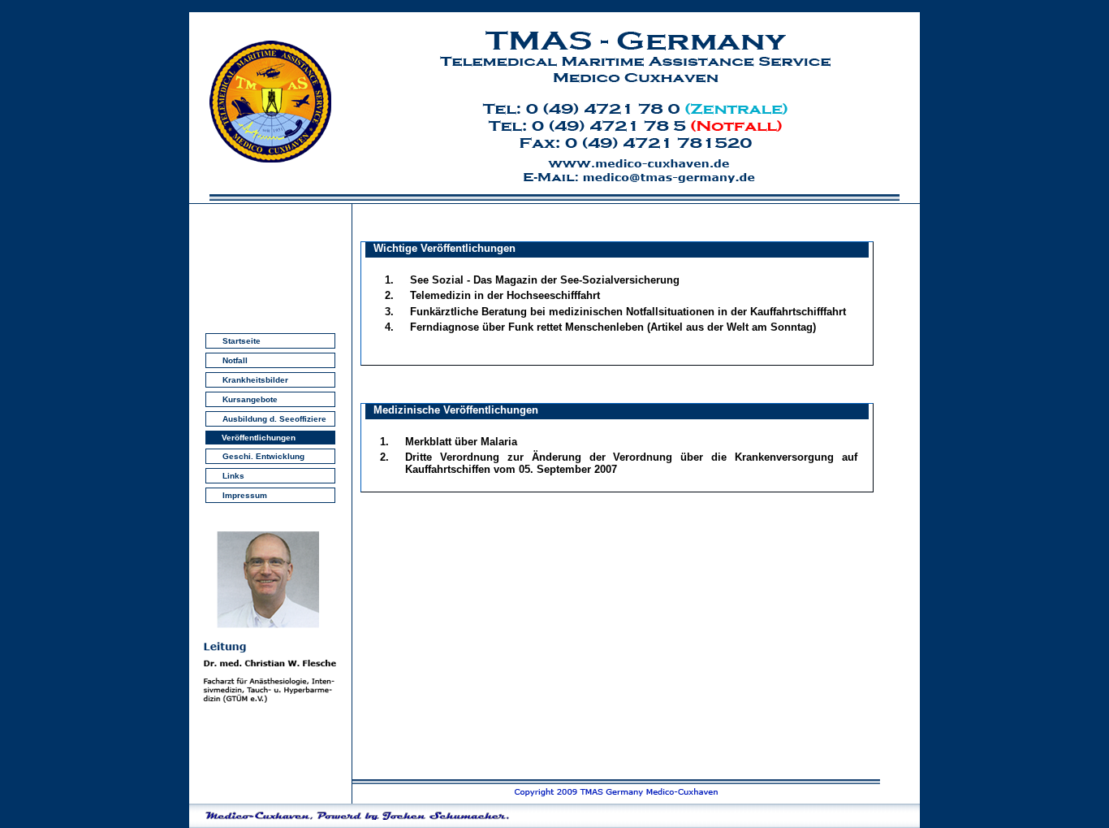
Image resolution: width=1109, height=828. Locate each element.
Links (233, 475)
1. (389, 280)
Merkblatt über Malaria (461, 442)
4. (389, 327)
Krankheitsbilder (255, 379)
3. (389, 312)
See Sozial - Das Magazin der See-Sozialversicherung (545, 280)
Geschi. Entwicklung (263, 456)
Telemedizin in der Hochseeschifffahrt (505, 295)
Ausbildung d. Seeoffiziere (274, 418)
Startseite (241, 340)
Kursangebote (250, 399)
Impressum (244, 495)
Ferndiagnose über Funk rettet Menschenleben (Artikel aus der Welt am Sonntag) (613, 327)
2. (389, 295)
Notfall (235, 360)
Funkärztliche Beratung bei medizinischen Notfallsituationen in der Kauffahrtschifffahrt (628, 312)
